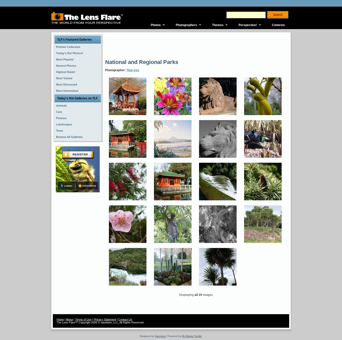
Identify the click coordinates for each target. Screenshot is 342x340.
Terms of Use (83, 319)
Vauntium (160, 336)
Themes (218, 25)
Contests (278, 25)
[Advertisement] (196, 45)
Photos (156, 25)
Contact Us (125, 319)
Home (60, 319)
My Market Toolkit (192, 336)
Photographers (186, 25)
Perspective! (248, 25)
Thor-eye (132, 70)
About (69, 319)
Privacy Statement (105, 319)
